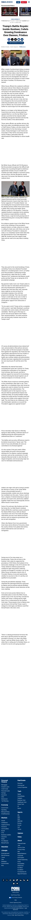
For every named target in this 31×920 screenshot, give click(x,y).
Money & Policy (5, 811)
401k (2, 797)
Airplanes (4, 861)
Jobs (19, 845)
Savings (3, 793)
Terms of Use (21, 847)
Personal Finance (4, 781)
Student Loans (5, 787)
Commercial (21, 785)
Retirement (4, 799)
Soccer (19, 825)
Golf (19, 827)
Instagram (10, 880)
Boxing (19, 823)
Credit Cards (4, 789)
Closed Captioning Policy (15, 902)
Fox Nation (20, 869)
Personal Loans (5, 791)
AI (18, 806)
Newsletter (27, 880)
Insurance (4, 795)
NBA (19, 817)
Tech (19, 791)
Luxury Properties (22, 787)
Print (18, 39)
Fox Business (7, 2)
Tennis (19, 829)
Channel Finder (22, 843)
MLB (19, 819)
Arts (2, 865)
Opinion (20, 833)
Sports (20, 812)
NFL (19, 815)
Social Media (21, 796)
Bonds (3, 830)
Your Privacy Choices (17, 897)
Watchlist (4, 847)
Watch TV (24, 2)
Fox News (20, 867)
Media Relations (22, 853)
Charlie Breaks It (15, 19)
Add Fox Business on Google (16, 42)
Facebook (9, 39)
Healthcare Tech (22, 802)
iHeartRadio (17, 883)
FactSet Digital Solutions (18, 908)
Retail (2, 838)
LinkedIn (20, 880)
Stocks (3, 820)
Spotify (13, 883)
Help (15, 900)
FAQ (19, 851)
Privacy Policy (21, 849)
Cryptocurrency (5, 824)
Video (20, 837)
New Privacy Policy (15, 895)
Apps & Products (22, 873)
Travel (3, 857)
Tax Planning (4, 801)
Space (19, 808)
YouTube (13, 880)
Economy (4, 805)
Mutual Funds (5, 843)
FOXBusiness (22, 46)
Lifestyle (4, 850)
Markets (4, 818)
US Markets (4, 822)
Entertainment (5, 853)
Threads (15, 39)
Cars (2, 859)
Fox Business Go (22, 871)
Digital (19, 794)
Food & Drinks (5, 863)
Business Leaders (6, 834)
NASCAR (20, 821)
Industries (4, 836)
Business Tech (21, 800)
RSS (24, 880)
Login (18, 2)
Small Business (5, 814)
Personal (20, 783)
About (20, 840)
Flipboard (17, 880)
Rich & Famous (5, 855)
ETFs (2, 832)
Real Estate (21, 780)
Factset (20, 906)
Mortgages (4, 784)
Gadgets (20, 798)
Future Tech (21, 804)
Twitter (12, 39)
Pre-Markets (4, 841)
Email (22, 39)
